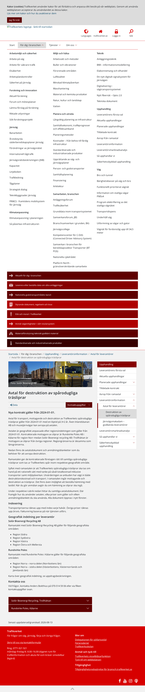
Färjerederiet (82, 643)
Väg (99, 169)
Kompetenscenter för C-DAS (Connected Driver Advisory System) (72, 236)
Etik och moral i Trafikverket (28, 314)
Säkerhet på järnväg (20, 82)
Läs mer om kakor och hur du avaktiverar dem (31, 13)
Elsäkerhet (15, 70)
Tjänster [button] (53, 45)
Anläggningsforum (63, 199)
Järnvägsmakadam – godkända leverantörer (115, 423)
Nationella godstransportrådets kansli (33, 294)
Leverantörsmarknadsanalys (112, 149)
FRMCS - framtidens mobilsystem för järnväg (27, 203)
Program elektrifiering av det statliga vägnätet (112, 204)
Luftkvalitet (59, 76)
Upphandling (104, 108)
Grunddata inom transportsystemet (72, 211)
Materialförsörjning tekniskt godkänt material (36, 333)
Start (13, 46)
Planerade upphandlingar (110, 126)
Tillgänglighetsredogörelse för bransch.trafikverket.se (103, 669)
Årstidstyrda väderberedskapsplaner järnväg (26, 140)
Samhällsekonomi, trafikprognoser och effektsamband (71, 127)
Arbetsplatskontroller (20, 76)
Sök (131, 35)
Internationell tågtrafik (21, 154)
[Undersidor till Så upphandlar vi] (134, 437)
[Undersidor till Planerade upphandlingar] (134, 382)
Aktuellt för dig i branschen (28, 275)
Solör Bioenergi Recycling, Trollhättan (31, 600)
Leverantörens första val (110, 114)
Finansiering (59, 180)
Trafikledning (16, 177)
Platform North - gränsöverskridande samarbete (70, 264)
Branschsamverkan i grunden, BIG (71, 223)
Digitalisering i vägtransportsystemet (109, 87)
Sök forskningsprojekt (21, 119)
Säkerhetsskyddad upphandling (114, 161)
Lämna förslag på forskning (24, 107)
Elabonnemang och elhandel (112, 70)
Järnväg (13, 127)
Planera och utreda (63, 113)
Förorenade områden (64, 70)
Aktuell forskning (18, 96)
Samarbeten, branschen (66, 194)
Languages (86, 35)
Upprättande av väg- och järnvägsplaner (66, 161)
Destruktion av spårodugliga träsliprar (118, 413)
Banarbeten (15, 132)
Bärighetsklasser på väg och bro (114, 181)
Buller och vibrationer (64, 64)
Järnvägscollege (61, 229)
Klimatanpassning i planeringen (26, 218)
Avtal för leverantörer (101, 354)
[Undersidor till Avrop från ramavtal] (134, 394)
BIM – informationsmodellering (113, 64)
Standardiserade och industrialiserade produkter (68, 151)
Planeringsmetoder (63, 134)
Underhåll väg (104, 217)
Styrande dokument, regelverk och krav (33, 304)
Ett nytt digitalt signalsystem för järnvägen (114, 78)
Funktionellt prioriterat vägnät (113, 186)
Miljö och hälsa (61, 53)
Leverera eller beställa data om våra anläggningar (39, 285)
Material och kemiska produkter (70, 94)
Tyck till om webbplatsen (88, 659)
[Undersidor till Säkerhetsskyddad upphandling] (134, 444)
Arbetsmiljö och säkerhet (23, 53)
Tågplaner (14, 183)
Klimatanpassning (19, 212)
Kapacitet (14, 165)
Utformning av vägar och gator (113, 223)
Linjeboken (15, 171)
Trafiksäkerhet (60, 205)
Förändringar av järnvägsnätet (25, 148)
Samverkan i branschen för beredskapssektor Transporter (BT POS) (71, 248)
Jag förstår (14, 20)
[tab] (50, 600)
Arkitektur (58, 186)
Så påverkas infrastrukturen (24, 224)
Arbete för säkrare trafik (22, 64)
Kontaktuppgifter (77, 404)
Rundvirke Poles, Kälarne (24, 608)
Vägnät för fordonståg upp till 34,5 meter (115, 231)
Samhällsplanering (63, 174)
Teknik (100, 53)
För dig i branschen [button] (30, 45)
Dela (15, 404)
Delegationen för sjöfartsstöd (90, 639)
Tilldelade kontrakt (107, 132)
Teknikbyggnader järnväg (22, 195)
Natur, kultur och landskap (67, 100)
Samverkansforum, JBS (65, 217)
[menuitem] (32, 45)
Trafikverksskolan (84, 646)
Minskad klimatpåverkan (66, 82)
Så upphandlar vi (106, 155)
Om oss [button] (70, 45)
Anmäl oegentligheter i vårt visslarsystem (35, 323)
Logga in (116, 35)
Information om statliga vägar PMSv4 (113, 194)
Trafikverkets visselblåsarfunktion (93, 656)
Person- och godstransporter (68, 168)
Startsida (13, 354)
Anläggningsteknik (106, 59)
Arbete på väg (16, 59)
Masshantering (61, 88)
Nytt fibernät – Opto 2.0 (109, 95)
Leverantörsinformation (109, 144)
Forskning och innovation (23, 90)
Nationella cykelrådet (64, 257)
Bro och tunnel (105, 175)
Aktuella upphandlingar (109, 120)
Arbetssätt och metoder (66, 59)
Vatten (56, 106)
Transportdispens (106, 211)
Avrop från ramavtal (107, 138)
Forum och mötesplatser (22, 101)
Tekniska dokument (107, 101)
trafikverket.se (100, 35)
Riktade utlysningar (19, 113)
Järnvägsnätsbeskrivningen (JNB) (26, 160)
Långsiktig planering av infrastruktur (72, 119)
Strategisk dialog (18, 189)
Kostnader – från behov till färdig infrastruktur (70, 142)
